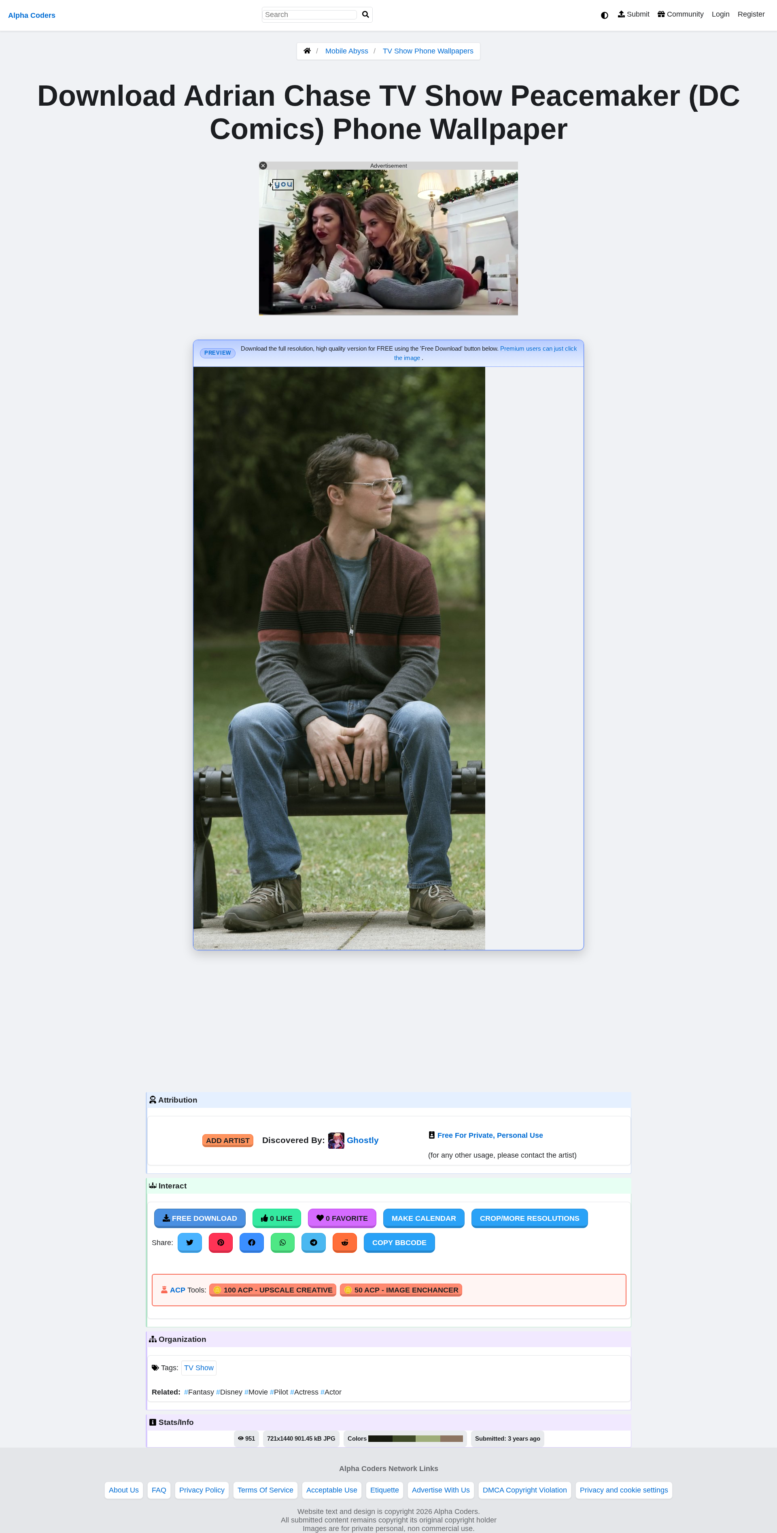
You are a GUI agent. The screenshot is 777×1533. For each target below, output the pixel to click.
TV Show (199, 1368)
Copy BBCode (399, 1243)
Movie (257, 1392)
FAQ (159, 1490)
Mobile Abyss (346, 51)
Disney (230, 1392)
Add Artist (228, 1141)
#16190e (380, 1438)
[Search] (366, 14)
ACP (177, 1290)
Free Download (203, 1218)
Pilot (280, 1392)
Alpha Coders (31, 15)
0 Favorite (346, 1218)
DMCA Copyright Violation (525, 1490)
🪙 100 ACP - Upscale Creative (273, 1290)
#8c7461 (451, 1438)
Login (721, 14)
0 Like (280, 1218)
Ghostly (363, 1140)
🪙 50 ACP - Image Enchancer (401, 1290)
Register (751, 14)
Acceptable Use (331, 1490)
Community (684, 14)
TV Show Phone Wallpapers (428, 51)
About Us (124, 1490)
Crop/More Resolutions (530, 1218)
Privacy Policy (202, 1490)
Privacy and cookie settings (624, 1490)
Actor (331, 1392)
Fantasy (200, 1392)
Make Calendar (424, 1218)
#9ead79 (428, 1438)
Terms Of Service (265, 1490)
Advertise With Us (441, 1490)
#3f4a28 (404, 1438)
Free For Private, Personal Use (490, 1135)
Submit (637, 14)
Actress (305, 1392)
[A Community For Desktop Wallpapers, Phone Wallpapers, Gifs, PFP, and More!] (307, 51)
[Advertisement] (388, 1019)
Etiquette (384, 1490)
